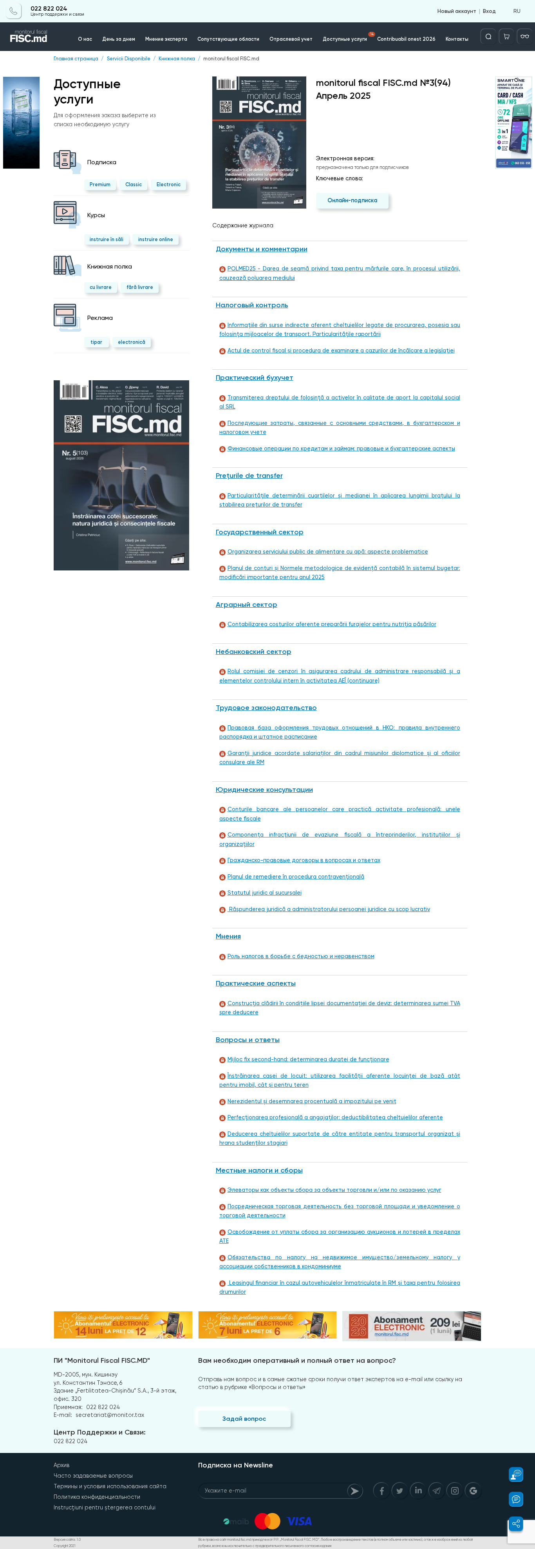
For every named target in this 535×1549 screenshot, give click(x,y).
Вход (489, 11)
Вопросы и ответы (248, 1039)
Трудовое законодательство (266, 707)
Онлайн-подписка (352, 200)
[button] (512, 1474)
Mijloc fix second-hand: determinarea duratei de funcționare (308, 1059)
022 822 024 (49, 8)
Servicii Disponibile (128, 59)
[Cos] (506, 36)
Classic (133, 184)
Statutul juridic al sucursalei (265, 893)
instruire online (155, 239)
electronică (131, 342)
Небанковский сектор (253, 651)
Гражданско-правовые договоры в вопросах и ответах (304, 860)
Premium (100, 184)
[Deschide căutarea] (488, 36)
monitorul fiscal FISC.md (231, 59)
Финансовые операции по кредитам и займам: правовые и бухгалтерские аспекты (341, 448)
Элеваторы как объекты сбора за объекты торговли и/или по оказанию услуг (334, 1190)
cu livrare (101, 287)
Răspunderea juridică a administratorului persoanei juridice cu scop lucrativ (329, 909)
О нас (85, 39)
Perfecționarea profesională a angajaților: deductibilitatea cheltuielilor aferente (335, 1117)
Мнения (228, 936)
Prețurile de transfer (249, 475)
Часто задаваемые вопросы (93, 1476)
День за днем (118, 39)
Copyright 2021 (65, 1546)
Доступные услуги (348, 37)
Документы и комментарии (261, 249)
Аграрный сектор (246, 604)
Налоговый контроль (252, 305)
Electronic (169, 184)
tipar (96, 342)
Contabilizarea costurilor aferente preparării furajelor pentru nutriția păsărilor (332, 624)
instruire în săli (106, 239)
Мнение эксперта (166, 39)
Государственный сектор (260, 532)
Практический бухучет (254, 377)
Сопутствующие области (228, 39)
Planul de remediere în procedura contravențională (296, 876)
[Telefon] (13, 11)
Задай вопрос (244, 1418)
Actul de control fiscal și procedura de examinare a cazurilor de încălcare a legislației (341, 350)
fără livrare (140, 287)
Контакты (457, 39)
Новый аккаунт (456, 11)
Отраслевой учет (291, 39)
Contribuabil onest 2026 (406, 39)
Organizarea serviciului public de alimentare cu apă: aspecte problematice (328, 551)
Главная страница (76, 59)
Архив (61, 1465)
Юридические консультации (264, 789)
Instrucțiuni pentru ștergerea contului (104, 1507)
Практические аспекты (256, 983)
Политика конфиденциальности (97, 1497)
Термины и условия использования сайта (110, 1486)
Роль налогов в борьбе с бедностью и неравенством (301, 956)
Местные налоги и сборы (259, 1170)
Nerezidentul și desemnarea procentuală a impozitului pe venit (312, 1101)
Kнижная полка (177, 59)
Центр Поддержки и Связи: (100, 1432)
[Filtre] (524, 36)
